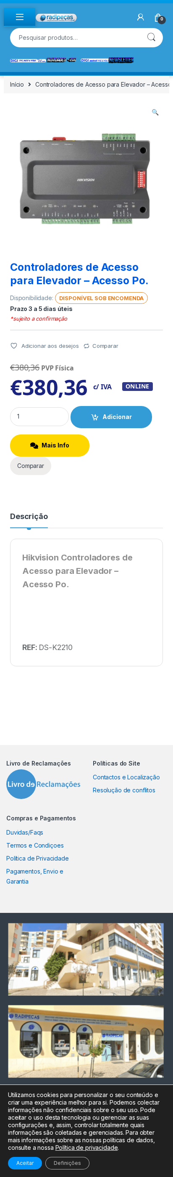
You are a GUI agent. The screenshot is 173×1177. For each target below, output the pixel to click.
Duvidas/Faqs (24, 832)
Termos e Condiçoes (34, 845)
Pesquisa (151, 37)
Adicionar (117, 416)
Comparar (105, 345)
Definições (67, 1163)
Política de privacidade (86, 1147)
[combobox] (74, 37)
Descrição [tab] (29, 517)
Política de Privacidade (37, 858)
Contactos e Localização (126, 777)
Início (17, 84)
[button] (155, 112)
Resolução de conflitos (124, 790)
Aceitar (25, 1163)
